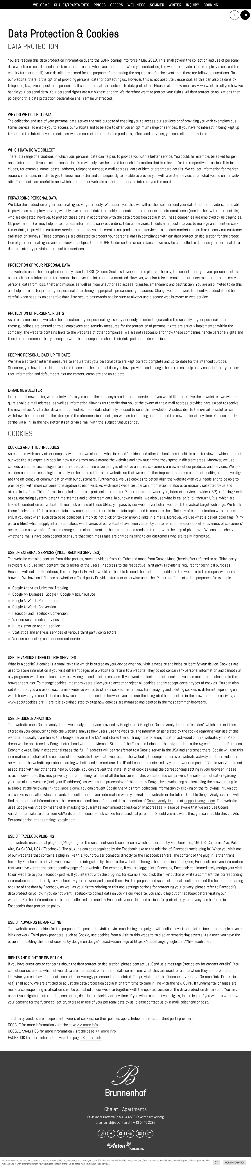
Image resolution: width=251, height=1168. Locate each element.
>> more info (87, 1025)
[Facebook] (111, 1134)
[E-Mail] (140, 1134)
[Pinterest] (121, 1134)
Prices (100, 4)
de (234, 15)
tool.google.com (66, 788)
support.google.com (199, 800)
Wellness (137, 4)
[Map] (149, 1134)
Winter (175, 4)
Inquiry (192, 4)
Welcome (41, 4)
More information (235, 1162)
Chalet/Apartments (71, 4)
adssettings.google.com (56, 820)
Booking (211, 4)
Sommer (157, 4)
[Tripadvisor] (130, 1134)
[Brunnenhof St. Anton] (125, 1075)
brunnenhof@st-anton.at (113, 1122)
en (245, 15)
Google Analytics (160, 800)
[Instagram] (102, 1134)
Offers (116, 4)
